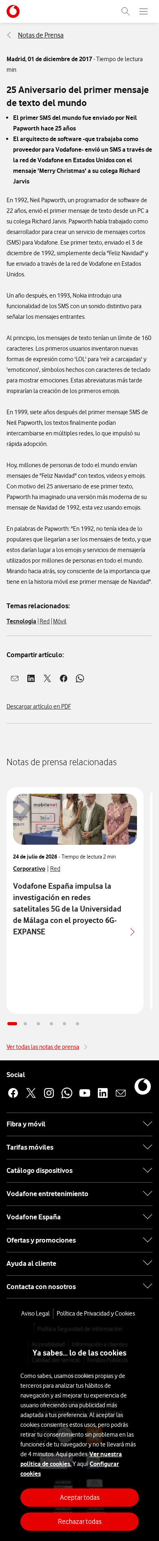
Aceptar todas (79, 1497)
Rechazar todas (80, 1521)
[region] (79, 1433)
